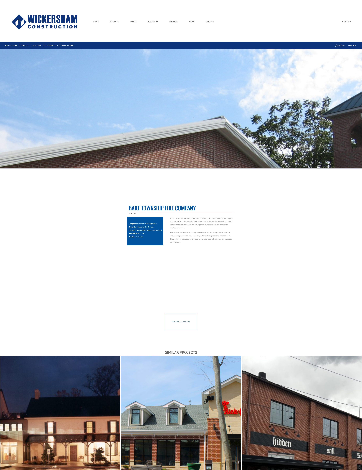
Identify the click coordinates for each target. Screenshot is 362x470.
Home (96, 22)
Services (173, 22)
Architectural (11, 45)
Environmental (67, 45)
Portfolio (153, 22)
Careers (210, 22)
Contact (346, 22)
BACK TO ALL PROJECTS (181, 322)
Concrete (25, 45)
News (191, 22)
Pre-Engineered (51, 45)
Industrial (37, 45)
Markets (114, 22)
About (133, 22)
